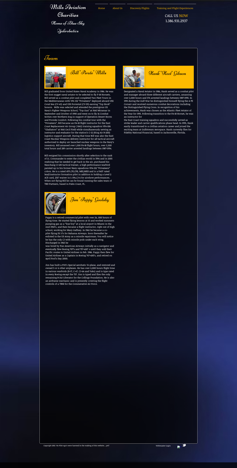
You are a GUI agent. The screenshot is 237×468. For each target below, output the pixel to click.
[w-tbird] (184, 445)
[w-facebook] (179, 448)
